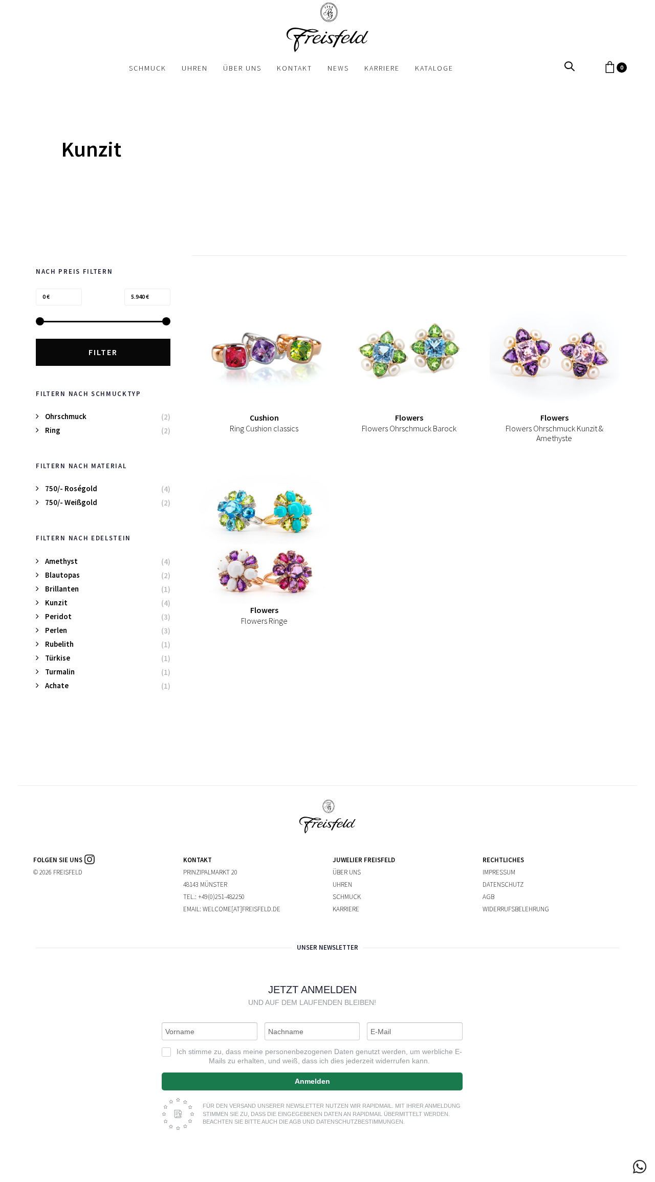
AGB (488, 896)
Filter (103, 352)
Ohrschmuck (65, 416)
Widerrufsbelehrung (516, 909)
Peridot (58, 616)
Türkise (57, 658)
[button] (569, 66)
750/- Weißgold (71, 502)
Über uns (347, 872)
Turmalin (60, 671)
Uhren (342, 884)
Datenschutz (503, 884)
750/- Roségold (71, 488)
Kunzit (56, 602)
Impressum (499, 872)
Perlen (56, 630)
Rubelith (59, 644)
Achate (57, 685)
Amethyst (61, 561)
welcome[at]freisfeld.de (241, 909)
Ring (52, 430)
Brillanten (62, 589)
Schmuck (347, 896)
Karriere (346, 909)
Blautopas (62, 575)
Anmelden (312, 1081)
